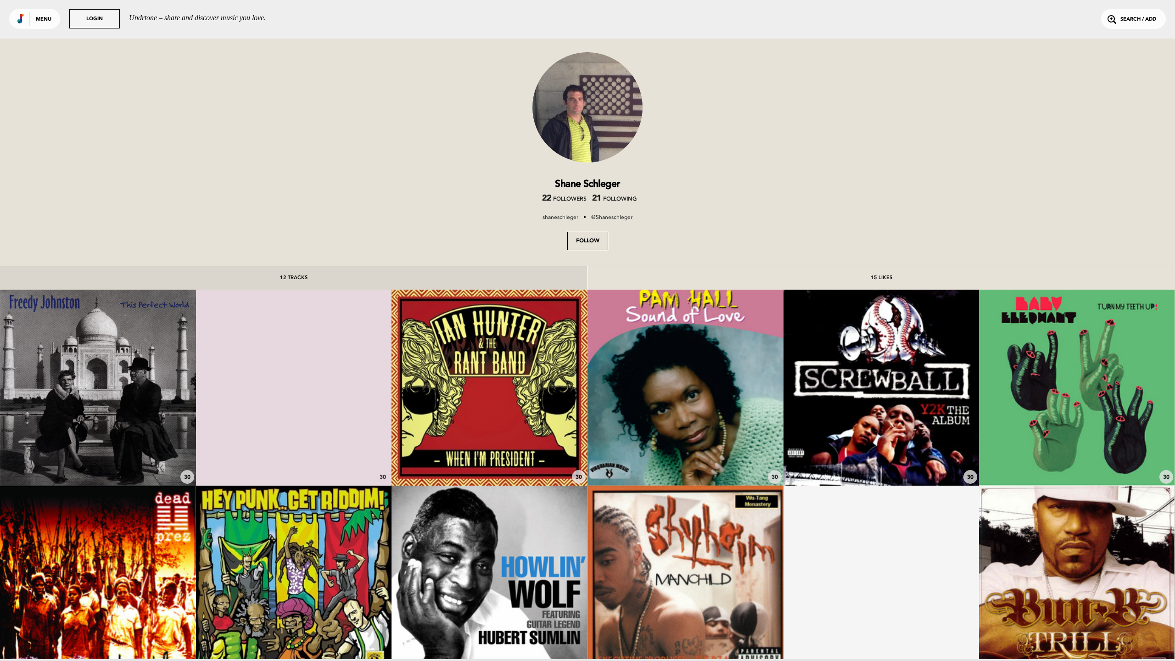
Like (57, 387)
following (614, 199)
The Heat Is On (881, 460)
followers (564, 199)
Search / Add (1138, 19)
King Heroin (293, 460)
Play (98, 387)
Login (94, 19)
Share (138, 387)
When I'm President (490, 460)
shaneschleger (560, 217)
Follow (587, 241)
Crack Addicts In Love (1077, 460)
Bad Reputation (97, 460)
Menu (43, 19)
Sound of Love (685, 460)
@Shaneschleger (611, 217)
